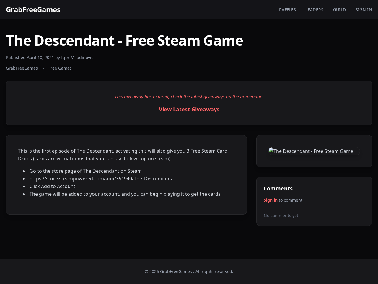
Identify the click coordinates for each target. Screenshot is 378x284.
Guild (339, 9)
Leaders (314, 9)
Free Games (60, 68)
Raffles (287, 9)
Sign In (364, 9)
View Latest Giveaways (189, 109)
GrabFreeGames (33, 9)
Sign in (271, 200)
